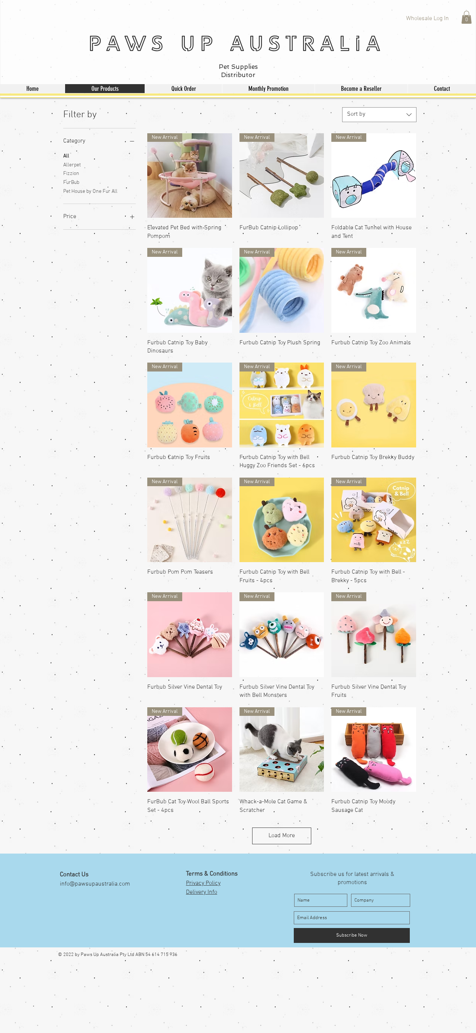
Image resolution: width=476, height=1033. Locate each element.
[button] (466, 17)
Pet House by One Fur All (90, 191)
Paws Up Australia (236, 43)
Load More (281, 835)
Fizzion (71, 173)
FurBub (71, 182)
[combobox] (379, 114)
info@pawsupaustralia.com (95, 884)
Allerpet (72, 165)
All (66, 156)
